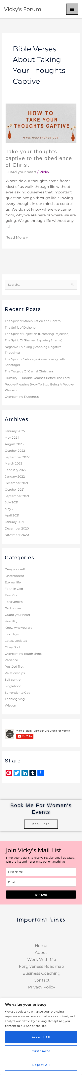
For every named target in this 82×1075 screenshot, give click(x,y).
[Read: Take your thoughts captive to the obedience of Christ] (41, 123)
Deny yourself (15, 569)
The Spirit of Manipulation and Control (33, 321)
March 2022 (13, 463)
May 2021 (11, 509)
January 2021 (14, 522)
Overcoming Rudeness (22, 397)
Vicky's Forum (22, 9)
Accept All (41, 1037)
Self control (13, 679)
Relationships (15, 673)
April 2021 (12, 515)
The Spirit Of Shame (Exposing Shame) (33, 340)
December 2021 (16, 483)
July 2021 (11, 502)
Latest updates (16, 641)
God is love (13, 608)
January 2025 (15, 431)
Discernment (14, 576)
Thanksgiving (15, 699)
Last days (12, 634)
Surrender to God (17, 692)
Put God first (14, 666)
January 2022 (15, 476)
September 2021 (17, 496)
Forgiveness (13, 602)
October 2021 (14, 489)
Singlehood (13, 686)
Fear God (12, 595)
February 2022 (15, 470)
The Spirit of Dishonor (21, 327)
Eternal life (13, 582)
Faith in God (14, 589)
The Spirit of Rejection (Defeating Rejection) (37, 334)
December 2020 (17, 528)
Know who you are (18, 627)
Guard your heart (21, 172)
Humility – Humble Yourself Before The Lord (37, 378)
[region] (41, 1036)
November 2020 (17, 535)
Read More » (17, 237)
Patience (11, 660)
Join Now (41, 894)
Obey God (12, 647)
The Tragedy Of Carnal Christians (29, 371)
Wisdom (11, 705)
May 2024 (12, 437)
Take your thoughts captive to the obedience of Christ (39, 158)
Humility (11, 621)
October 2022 (15, 450)
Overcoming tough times (23, 654)
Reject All (41, 1065)
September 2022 (17, 457)
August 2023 (14, 444)
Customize (41, 1051)
